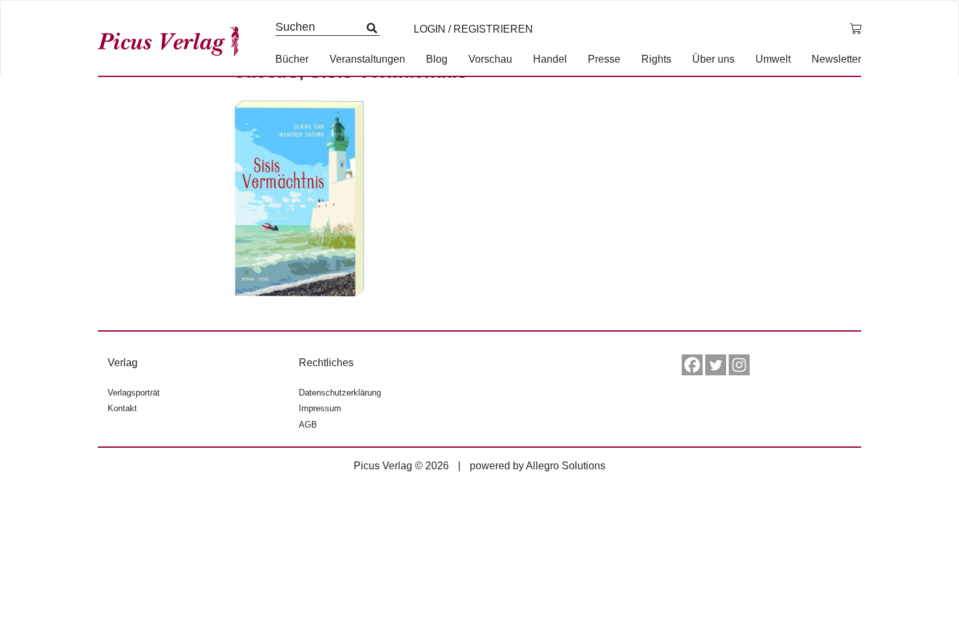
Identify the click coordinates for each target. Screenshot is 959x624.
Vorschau (490, 59)
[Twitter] (715, 364)
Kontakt (122, 408)
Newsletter (836, 59)
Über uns (713, 59)
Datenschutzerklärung (340, 393)
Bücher (292, 59)
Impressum (320, 408)
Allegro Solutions (565, 465)
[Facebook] (692, 364)
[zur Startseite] (173, 38)
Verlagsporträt (134, 393)
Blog (437, 59)
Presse (604, 59)
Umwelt (773, 59)
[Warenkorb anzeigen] (855, 29)
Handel (550, 59)
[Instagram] (739, 364)
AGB (308, 424)
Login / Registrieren (473, 29)
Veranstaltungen (367, 59)
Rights (656, 59)
